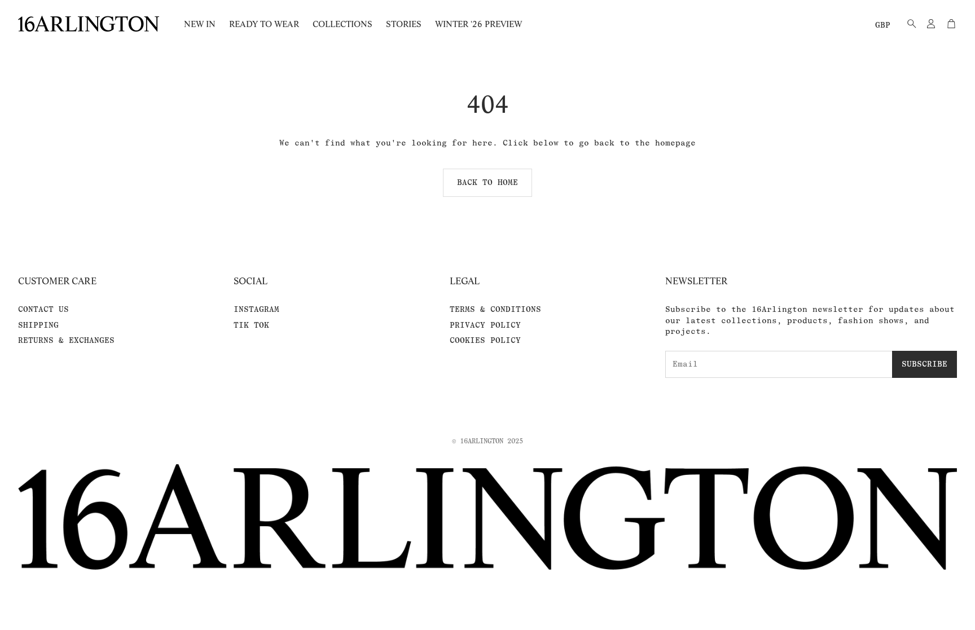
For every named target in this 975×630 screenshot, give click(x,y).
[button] (908, 24)
